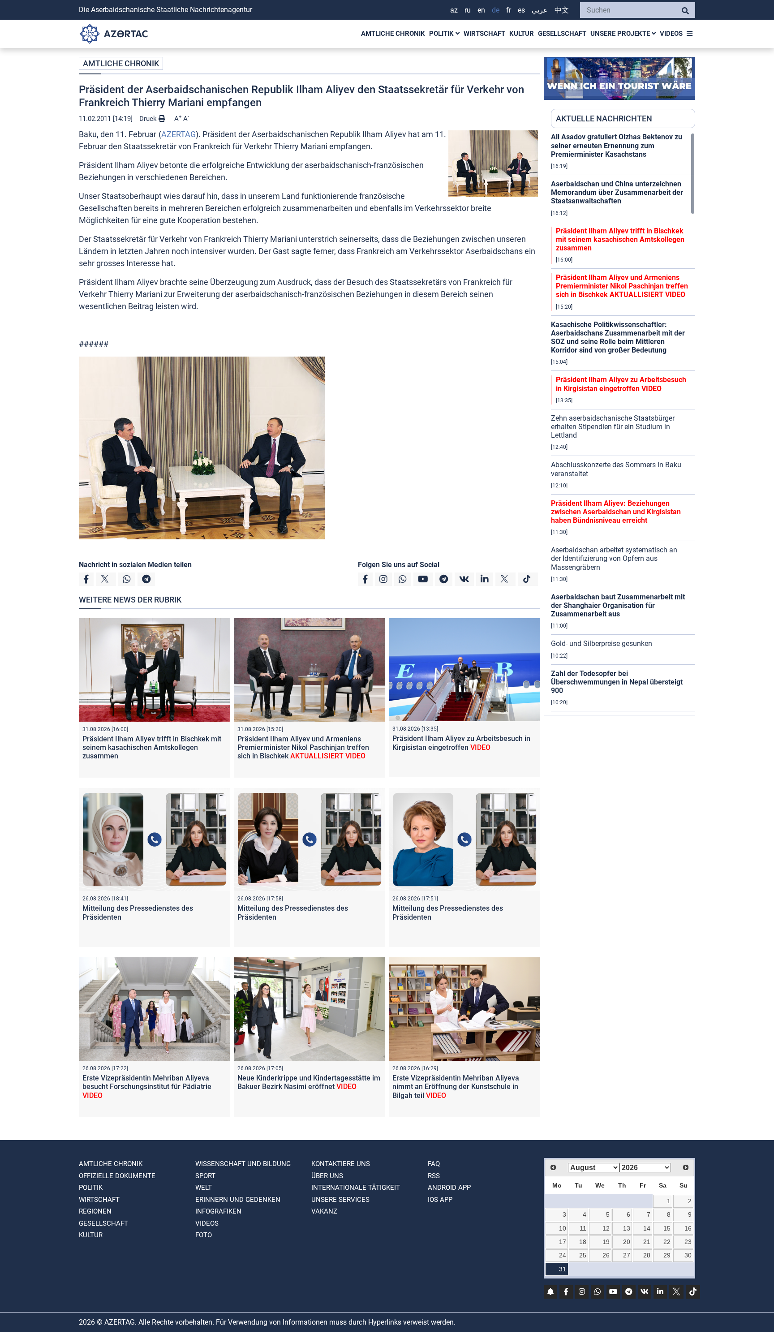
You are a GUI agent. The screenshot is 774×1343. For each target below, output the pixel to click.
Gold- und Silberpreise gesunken (601, 643)
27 (626, 1255)
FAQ (434, 1164)
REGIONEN (95, 1211)
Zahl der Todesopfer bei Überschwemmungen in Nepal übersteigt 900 (617, 682)
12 (606, 1228)
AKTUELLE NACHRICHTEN (604, 118)
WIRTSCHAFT (484, 34)
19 (606, 1241)
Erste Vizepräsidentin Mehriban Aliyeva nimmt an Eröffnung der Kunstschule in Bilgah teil (455, 1086)
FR (508, 10)
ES (521, 10)
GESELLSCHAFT (562, 34)
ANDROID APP (449, 1188)
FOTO (203, 1235)
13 (626, 1228)
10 (562, 1228)
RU (467, 10)
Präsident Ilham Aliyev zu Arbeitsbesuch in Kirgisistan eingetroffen (461, 742)
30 (688, 1255)
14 (646, 1228)
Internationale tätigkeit (355, 1188)
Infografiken (218, 1211)
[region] (623, 424)
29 (667, 1255)
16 (688, 1228)
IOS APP (440, 1200)
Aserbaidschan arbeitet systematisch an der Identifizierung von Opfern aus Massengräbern (614, 558)
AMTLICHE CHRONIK (393, 34)
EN (481, 10)
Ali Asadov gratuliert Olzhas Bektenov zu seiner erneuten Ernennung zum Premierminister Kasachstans (616, 145)
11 (583, 1228)
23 (688, 1241)
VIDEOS (671, 34)
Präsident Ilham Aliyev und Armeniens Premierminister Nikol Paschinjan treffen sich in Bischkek (303, 747)
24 (562, 1255)
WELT (203, 1188)
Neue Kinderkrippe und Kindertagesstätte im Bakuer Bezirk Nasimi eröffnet (308, 1082)
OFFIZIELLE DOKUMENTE (117, 1176)
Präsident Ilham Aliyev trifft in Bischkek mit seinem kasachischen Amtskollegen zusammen (151, 747)
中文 (562, 10)
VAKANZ (324, 1211)
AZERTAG (178, 134)
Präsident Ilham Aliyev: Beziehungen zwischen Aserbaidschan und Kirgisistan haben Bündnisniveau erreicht (616, 512)
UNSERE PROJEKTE (621, 34)
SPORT (205, 1176)
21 (646, 1241)
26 (606, 1255)
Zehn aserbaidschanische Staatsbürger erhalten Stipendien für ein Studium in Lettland (613, 426)
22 (667, 1241)
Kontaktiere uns (340, 1164)
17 (562, 1241)
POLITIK (442, 34)
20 (626, 1241)
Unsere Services (340, 1200)
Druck (149, 119)
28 (646, 1255)
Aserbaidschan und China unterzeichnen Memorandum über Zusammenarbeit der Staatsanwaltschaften (617, 192)
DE (495, 10)
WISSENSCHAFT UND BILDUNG (243, 1164)
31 (562, 1269)
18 (582, 1241)
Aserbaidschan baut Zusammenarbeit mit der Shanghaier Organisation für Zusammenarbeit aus (618, 605)
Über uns (327, 1176)
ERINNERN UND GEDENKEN (237, 1200)
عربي (540, 10)
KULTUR (521, 34)
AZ (454, 10)
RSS (434, 1176)
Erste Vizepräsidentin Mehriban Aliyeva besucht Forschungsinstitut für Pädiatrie (146, 1086)
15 (667, 1228)
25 (582, 1255)
